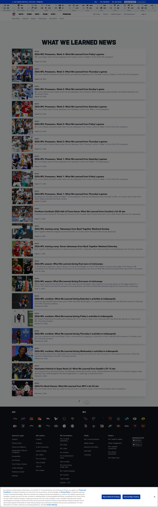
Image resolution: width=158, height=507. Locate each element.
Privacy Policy (65, 492)
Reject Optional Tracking (111, 497)
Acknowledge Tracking (131, 497)
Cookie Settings (52, 505)
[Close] (154, 496)
